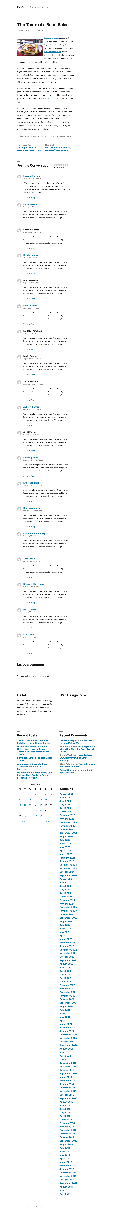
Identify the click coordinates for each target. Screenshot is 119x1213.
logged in (30, 676)
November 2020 (68, 1038)
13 (20, 805)
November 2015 (68, 1066)
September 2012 (68, 1141)
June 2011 (65, 1194)
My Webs (21, 7)
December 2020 (68, 1034)
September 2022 (69, 960)
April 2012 (65, 1158)
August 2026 (66, 794)
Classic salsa (44, 136)
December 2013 (68, 1087)
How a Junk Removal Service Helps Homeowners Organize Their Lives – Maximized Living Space (33, 750)
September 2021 (68, 1002)
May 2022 (65, 974)
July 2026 (65, 797)
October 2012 (67, 1137)
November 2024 (68, 868)
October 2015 (67, 1070)
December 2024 (68, 864)
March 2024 (66, 896)
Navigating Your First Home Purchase (78, 765)
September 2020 (69, 1045)
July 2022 (65, 967)
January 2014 (67, 1084)
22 (30, 810)
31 (41, 816)
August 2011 (66, 1187)
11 (46, 800)
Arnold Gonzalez (68, 770)
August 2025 (66, 836)
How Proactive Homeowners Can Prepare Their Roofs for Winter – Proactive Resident (34, 775)
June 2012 (65, 1151)
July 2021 (65, 1010)
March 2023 (66, 939)
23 (35, 810)
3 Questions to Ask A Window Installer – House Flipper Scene (33, 741)
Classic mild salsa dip (52, 52)
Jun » (46, 821)
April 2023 (65, 935)
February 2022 (67, 985)
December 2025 (68, 822)
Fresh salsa (52, 136)
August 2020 (67, 1048)
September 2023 (69, 918)
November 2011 (68, 1176)
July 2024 (65, 882)
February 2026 (67, 815)
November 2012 (68, 1133)
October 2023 (67, 914)
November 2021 (68, 995)
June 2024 (65, 886)
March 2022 (66, 981)
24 (41, 810)
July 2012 (65, 1148)
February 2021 (67, 1027)
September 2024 (69, 875)
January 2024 (67, 903)
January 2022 (67, 988)
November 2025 (68, 826)
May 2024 (65, 889)
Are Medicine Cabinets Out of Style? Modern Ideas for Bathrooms (32, 766)
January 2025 (67, 861)
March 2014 (66, 1077)
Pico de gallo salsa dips (64, 136)
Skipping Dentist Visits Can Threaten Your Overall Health (77, 749)
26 (51, 810)
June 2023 (65, 928)
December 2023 (68, 907)
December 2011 (68, 1172)
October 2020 (67, 1041)
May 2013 (65, 1112)
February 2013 (67, 1123)
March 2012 (66, 1162)
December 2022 (68, 949)
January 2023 (67, 946)
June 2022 (65, 971)
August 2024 (67, 879)
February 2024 (67, 900)
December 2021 (68, 992)
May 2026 (65, 804)
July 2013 (65, 1105)
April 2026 (65, 808)
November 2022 (68, 953)
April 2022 (65, 978)
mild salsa (52, 98)
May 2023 (65, 932)
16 (35, 805)
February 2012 (67, 1165)
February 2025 (67, 857)
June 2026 (65, 801)
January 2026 (67, 818)
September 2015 (68, 1073)
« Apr (24, 821)
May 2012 (65, 1155)
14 (25, 805)
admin (21, 30)
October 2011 (67, 1179)
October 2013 (67, 1095)
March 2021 (66, 1024)
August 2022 (66, 964)
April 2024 (65, 893)
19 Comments (44, 30)
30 (35, 816)
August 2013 (66, 1102)
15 (30, 805)
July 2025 (65, 840)
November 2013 (68, 1091)
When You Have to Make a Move (76, 741)
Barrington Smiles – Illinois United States (35, 759)
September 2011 (68, 1183)
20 (20, 810)
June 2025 (65, 843)
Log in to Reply (29, 197)
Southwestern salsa (51, 38)
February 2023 (67, 942)
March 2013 (66, 1119)
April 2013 (65, 1116)
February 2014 (67, 1080)
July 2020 (65, 1052)
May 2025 (65, 847)
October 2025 (67, 829)
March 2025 (66, 854)
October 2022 (67, 956)
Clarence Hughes (69, 740)
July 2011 (64, 1190)
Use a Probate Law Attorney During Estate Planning (76, 758)
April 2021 (65, 1020)
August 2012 (66, 1144)
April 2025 (65, 850)
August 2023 (66, 921)
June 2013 (65, 1109)
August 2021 (66, 1006)
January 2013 (67, 1126)
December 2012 (68, 1130)
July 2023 (65, 925)
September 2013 (68, 1098)
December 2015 (68, 1063)
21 (25, 810)
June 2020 (65, 1056)
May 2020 (65, 1059)
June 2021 (65, 1013)
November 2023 (68, 910)
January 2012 (67, 1169)
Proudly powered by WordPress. (34, 1206)
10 (41, 800)
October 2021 (67, 999)
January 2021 (67, 1031)
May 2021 (65, 1017)
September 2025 (69, 833)
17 (41, 805)
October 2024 (67, 872)
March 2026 (66, 811)
